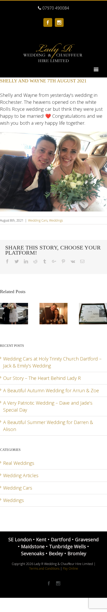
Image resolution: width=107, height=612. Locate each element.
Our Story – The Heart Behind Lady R (42, 378)
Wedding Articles (20, 475)
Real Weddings (18, 463)
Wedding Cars (38, 220)
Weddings (56, 220)
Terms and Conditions (44, 568)
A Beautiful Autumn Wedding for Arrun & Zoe (51, 390)
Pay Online (70, 568)
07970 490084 (55, 8)
